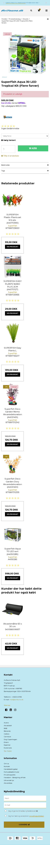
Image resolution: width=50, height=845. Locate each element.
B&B (5, 728)
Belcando (7, 731)
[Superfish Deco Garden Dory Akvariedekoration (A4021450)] (12, 464)
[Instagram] (16, 709)
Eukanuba (8, 748)
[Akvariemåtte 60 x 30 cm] (12, 609)
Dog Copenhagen (10, 739)
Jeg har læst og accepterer (26, 816)
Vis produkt (12, 247)
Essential (7, 745)
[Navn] (25, 798)
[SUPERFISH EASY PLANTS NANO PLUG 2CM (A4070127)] (12, 266)
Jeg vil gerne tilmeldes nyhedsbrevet (24, 810)
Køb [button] (34, 148)
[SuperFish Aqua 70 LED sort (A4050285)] (12, 534)
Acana (6, 723)
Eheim (6, 742)
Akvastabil (8, 725)
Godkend (23, 825)
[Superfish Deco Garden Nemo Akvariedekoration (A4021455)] (12, 394)
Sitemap (7, 705)
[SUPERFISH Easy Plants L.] (12, 333)
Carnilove (7, 737)
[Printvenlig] (48, 19)
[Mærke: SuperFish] (7, 117)
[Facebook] (7, 709)
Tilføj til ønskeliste (11, 156)
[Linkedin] (12, 709)
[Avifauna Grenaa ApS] (12, 11)
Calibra (6, 734)
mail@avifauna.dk (16, 700)
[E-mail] (25, 805)
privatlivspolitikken (36, 816)
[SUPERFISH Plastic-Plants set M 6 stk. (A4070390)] (12, 200)
